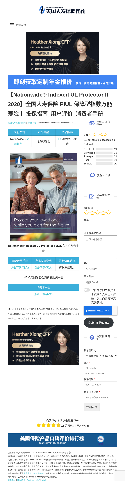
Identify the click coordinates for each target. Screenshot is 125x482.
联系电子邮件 (92, 392)
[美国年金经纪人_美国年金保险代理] (62, 87)
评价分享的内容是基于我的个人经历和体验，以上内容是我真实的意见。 (103, 296)
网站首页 (21, 25)
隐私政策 (21, 480)
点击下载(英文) (20, 267)
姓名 (87, 363)
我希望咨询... (91, 350)
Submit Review (98, 322)
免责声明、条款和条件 (33, 473)
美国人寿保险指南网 (17, 122)
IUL (60, 139)
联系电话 (89, 379)
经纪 (38, 480)
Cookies (30, 480)
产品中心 (32, 122)
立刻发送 (91, 407)
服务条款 (12, 480)
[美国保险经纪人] (62, 72)
